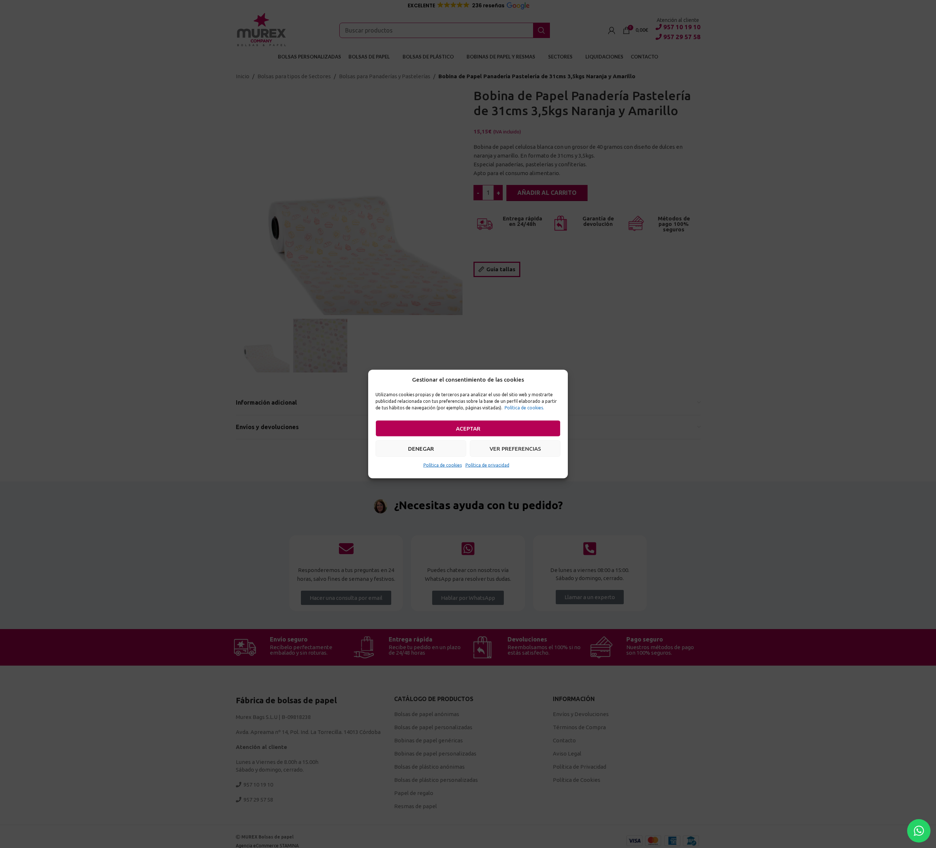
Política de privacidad (487, 465)
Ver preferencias (515, 448)
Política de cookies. (524, 407)
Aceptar (468, 428)
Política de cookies (442, 465)
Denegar (421, 448)
